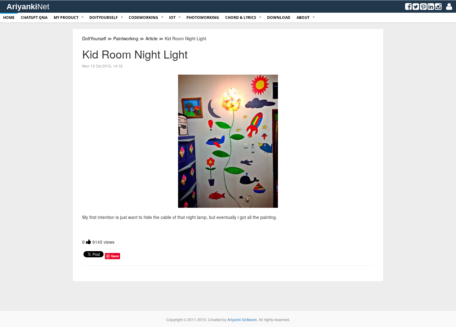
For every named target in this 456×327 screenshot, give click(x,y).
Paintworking (125, 38)
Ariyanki (28, 6)
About (303, 17)
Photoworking (202, 17)
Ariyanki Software (242, 319)
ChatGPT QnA (34, 17)
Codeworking (143, 17)
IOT (172, 17)
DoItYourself (103, 17)
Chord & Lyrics (240, 17)
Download (278, 17)
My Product (66, 17)
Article (151, 38)
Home (9, 17)
